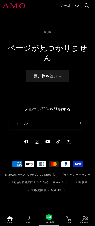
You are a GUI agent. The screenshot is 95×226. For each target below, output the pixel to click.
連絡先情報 (38, 190)
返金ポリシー (62, 182)
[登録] (79, 123)
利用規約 (82, 182)
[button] (70, 5)
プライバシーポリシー (75, 174)
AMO (21, 174)
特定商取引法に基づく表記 (30, 182)
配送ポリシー (60, 190)
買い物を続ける (47, 76)
